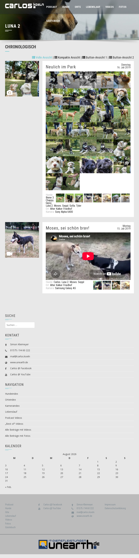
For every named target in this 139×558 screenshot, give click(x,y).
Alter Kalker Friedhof (61, 208)
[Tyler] (125, 197)
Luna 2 (49, 205)
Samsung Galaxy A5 (65, 288)
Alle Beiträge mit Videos (18, 429)
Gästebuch (53, 20)
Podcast (51, 6)
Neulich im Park (61, 66)
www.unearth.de (19, 362)
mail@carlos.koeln (20, 356)
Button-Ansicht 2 (123, 57)
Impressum (110, 504)
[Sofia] (116, 197)
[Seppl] (107, 197)
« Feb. (8, 487)
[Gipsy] (79, 197)
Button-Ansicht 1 (96, 57)
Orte (78, 6)
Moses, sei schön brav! (67, 228)
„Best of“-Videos (14, 423)
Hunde (66, 6)
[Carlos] (97, 285)
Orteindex (10, 399)
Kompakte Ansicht (68, 57)
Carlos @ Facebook (21, 368)
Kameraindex (12, 405)
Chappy (49, 200)
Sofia (72, 205)
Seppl (65, 205)
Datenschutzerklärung (115, 508)
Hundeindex (11, 393)
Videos (109, 6)
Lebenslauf (93, 6)
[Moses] (97, 197)
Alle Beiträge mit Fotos (17, 435)
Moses (57, 205)
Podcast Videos (13, 417)
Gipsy (48, 203)
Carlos (57, 282)
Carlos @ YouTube (20, 374)
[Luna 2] (88, 197)
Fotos (122, 6)
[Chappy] (69, 197)
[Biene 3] (60, 197)
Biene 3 (50, 197)
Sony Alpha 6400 (64, 211)
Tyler (78, 205)
